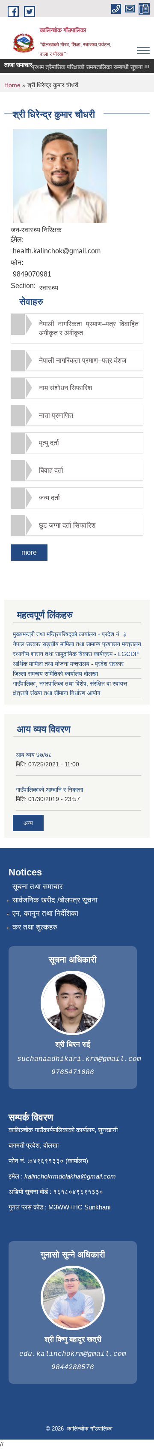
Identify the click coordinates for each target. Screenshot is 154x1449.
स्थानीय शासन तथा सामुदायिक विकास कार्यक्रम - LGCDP (76, 653)
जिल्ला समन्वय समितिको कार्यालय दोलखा (55, 673)
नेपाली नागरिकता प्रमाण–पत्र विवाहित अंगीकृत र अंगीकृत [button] (89, 328)
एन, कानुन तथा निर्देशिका (45, 913)
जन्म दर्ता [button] (49, 497)
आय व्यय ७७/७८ (34, 754)
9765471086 (72, 1072)
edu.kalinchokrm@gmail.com (72, 1354)
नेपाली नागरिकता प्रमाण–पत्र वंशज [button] (82, 360)
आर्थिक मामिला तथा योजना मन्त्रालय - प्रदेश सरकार (68, 663)
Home (12, 85)
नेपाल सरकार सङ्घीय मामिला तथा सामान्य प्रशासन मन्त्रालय (77, 644)
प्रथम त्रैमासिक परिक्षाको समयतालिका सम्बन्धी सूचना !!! (86, 67)
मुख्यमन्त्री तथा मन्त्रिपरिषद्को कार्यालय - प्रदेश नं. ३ (69, 634)
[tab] (77, 328)
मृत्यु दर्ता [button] (49, 443)
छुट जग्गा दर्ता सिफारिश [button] (67, 525)
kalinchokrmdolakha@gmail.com (70, 1176)
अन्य (28, 823)
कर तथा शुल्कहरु (34, 927)
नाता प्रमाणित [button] (56, 415)
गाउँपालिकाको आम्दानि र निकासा (49, 789)
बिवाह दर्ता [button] (51, 470)
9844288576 (72, 1367)
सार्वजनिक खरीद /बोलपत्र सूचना (55, 900)
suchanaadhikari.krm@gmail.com (79, 1059)
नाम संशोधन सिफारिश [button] (65, 388)
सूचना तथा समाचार (37, 887)
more (29, 552)
